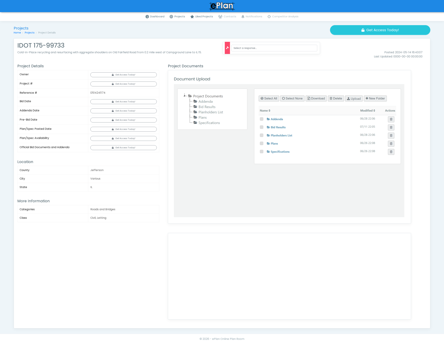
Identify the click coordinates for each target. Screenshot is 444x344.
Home (17, 32)
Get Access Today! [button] (382, 30)
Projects (30, 32)
